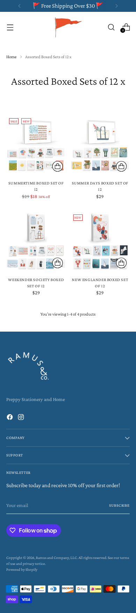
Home (11, 56)
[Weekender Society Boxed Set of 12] (36, 241)
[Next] (116, 6)
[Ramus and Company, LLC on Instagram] (21, 418)
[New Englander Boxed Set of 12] (100, 241)
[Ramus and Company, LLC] (68, 27)
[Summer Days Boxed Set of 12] (100, 145)
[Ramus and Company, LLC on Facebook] (10, 418)
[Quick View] (57, 166)
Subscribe (119, 505)
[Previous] (19, 6)
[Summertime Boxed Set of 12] (36, 145)
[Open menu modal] (10, 27)
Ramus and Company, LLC (56, 557)
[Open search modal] (111, 27)
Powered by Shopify (21, 569)
